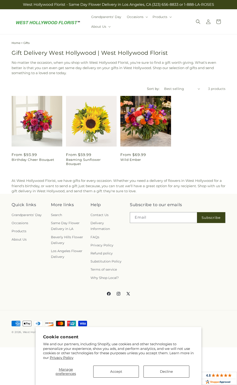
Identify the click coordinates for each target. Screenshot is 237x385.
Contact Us (99, 215)
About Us (19, 239)
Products (19, 231)
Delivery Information (100, 226)
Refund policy (101, 253)
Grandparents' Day (27, 215)
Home (16, 43)
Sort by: (153, 89)
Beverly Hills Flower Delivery (67, 240)
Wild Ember (130, 160)
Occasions (20, 223)
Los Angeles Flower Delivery (66, 254)
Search (56, 215)
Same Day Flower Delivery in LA (65, 226)
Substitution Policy (106, 261)
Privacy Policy (61, 357)
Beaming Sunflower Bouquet (83, 162)
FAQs (94, 237)
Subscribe (211, 217)
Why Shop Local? (104, 278)
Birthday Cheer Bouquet (33, 160)
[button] (137, 17)
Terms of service (103, 269)
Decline (166, 371)
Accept (116, 371)
